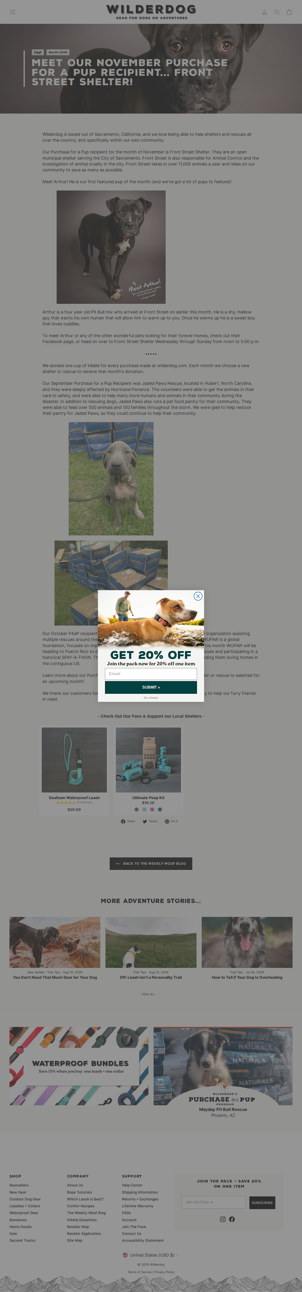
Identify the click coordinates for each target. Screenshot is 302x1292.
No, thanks (151, 697)
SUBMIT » (151, 687)
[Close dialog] (198, 596)
